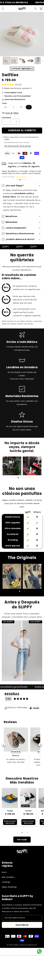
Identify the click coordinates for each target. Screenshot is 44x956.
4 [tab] (18, 477)
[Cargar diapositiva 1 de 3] (20, 180)
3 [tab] (16, 477)
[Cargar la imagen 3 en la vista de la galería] (22, 60)
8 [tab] (28, 477)
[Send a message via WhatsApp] (39, 951)
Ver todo (22, 839)
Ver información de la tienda (17, 146)
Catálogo (6, 882)
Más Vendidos (8, 877)
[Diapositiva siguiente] (26, 179)
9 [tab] (30, 477)
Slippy (15, 945)
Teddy (10, 811)
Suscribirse (22, 925)
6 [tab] (23, 477)
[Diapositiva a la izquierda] (1, 60)
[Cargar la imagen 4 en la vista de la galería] (30, 60)
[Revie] (34, 708)
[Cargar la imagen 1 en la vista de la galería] (6, 60)
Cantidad (6, 117)
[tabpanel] (12, 465)
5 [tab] (21, 477)
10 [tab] (33, 477)
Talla (4, 103)
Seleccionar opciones (10, 822)
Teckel (28, 811)
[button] (3, 8)
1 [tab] (11, 477)
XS (6, 107)
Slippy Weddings (9, 887)
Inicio (4, 872)
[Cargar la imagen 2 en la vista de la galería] (14, 60)
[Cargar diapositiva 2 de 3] (22, 180)
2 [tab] (13, 477)
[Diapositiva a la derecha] (42, 60)
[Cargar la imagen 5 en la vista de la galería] (37, 60)
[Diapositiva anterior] (17, 179)
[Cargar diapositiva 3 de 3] (24, 180)
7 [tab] (25, 477)
